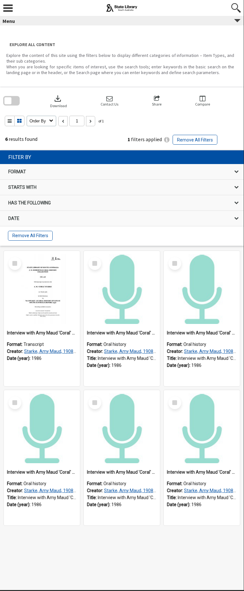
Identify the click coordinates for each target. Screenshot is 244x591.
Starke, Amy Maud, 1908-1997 (54, 351)
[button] (109, 101)
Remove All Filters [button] (195, 139)
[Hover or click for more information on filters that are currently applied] (166, 139)
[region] (122, 198)
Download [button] (58, 101)
